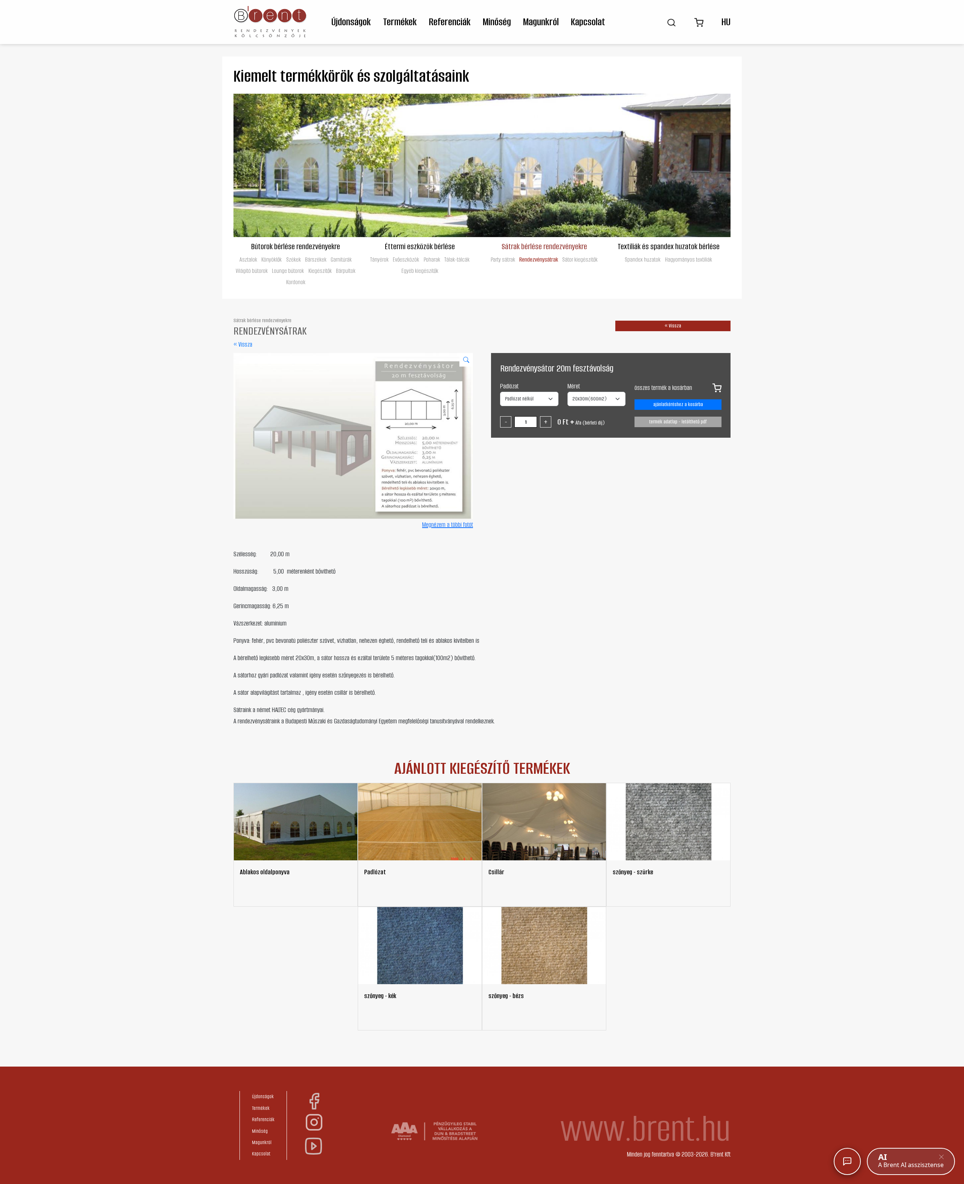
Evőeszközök (406, 259)
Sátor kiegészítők (580, 259)
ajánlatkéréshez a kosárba (678, 404)
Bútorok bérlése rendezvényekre (295, 246)
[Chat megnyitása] (847, 1161)
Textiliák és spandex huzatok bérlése (669, 246)
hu (726, 22)
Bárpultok (345, 271)
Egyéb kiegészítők (419, 271)
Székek (293, 259)
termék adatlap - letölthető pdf (678, 421)
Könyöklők (271, 259)
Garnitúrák (341, 259)
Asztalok (248, 259)
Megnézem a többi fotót (447, 524)
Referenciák (450, 22)
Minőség (497, 22)
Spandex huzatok (642, 259)
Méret (573, 386)
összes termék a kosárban (663, 387)
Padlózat (509, 386)
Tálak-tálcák (457, 259)
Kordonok (295, 282)
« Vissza (242, 344)
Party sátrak (503, 259)
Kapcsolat (588, 22)
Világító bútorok (252, 271)
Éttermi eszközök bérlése (420, 246)
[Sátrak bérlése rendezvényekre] (544, 165)
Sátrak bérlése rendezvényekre (544, 246)
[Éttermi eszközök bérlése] (420, 165)
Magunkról (541, 22)
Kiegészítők (320, 271)
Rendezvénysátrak (538, 259)
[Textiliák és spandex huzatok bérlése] (668, 165)
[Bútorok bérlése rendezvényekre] (295, 165)
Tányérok (379, 259)
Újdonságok (351, 22)
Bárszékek (315, 259)
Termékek (400, 22)
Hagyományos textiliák (688, 259)
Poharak (432, 259)
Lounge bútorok (288, 271)
